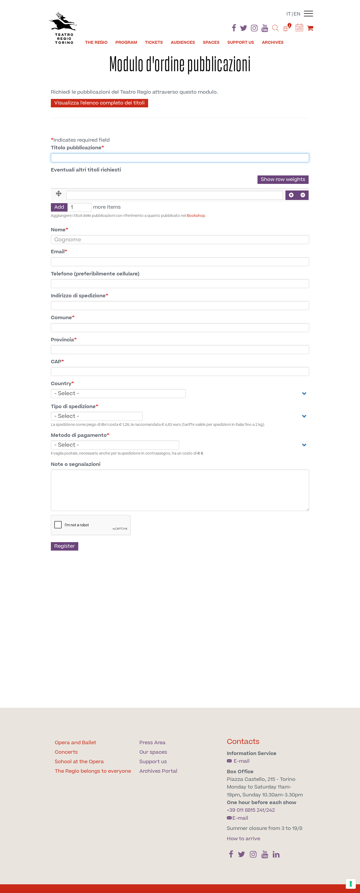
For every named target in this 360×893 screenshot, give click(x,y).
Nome (58, 229)
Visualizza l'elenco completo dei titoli (99, 103)
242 (270, 810)
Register (64, 546)
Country (61, 383)
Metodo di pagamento (79, 435)
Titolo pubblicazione (76, 147)
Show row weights (283, 179)
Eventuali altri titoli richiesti (86, 170)
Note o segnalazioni (75, 464)
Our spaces (153, 752)
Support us (240, 42)
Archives (273, 42)
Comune (61, 317)
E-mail (241, 761)
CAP (56, 361)
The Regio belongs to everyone (93, 771)
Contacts (243, 742)
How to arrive (243, 838)
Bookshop (196, 215)
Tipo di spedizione (73, 406)
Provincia (62, 339)
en (297, 14)
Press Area (152, 742)
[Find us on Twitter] (243, 29)
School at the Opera (79, 761)
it (288, 14)
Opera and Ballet (75, 742)
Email (58, 251)
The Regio (96, 42)
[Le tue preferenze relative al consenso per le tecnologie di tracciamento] (351, 884)
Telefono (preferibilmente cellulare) (95, 274)
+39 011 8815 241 (245, 810)
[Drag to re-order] (58, 194)
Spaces (211, 42)
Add (59, 207)
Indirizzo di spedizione (78, 295)
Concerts (66, 752)
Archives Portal (158, 771)
